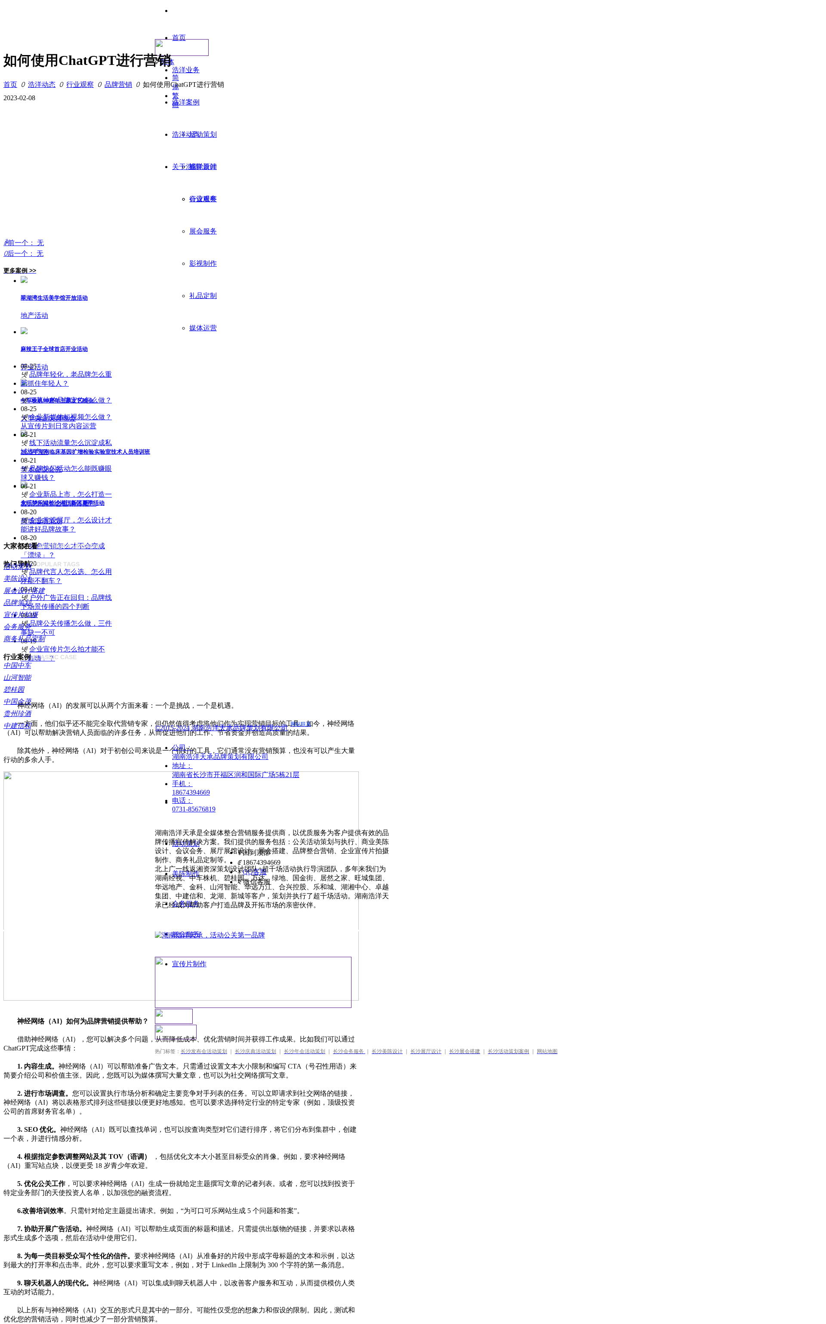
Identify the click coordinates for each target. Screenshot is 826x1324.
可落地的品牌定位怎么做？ (70, 400)
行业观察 (80, 84)
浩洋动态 (41, 84)
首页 (10, 84)
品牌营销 (118, 84)
